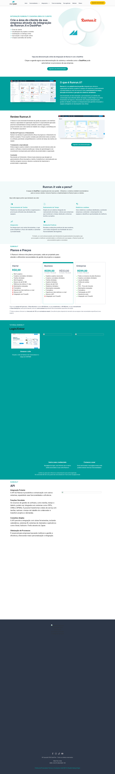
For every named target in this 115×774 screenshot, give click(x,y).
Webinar (74, 3)
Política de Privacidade (41, 768)
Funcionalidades (33, 3)
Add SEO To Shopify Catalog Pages (70, 768)
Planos (80, 3)
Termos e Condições (54, 768)
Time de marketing (56, 3)
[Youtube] (62, 754)
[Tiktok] (59, 754)
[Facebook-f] (53, 754)
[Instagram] (56, 754)
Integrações (45, 3)
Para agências (66, 3)
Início (26, 3)
